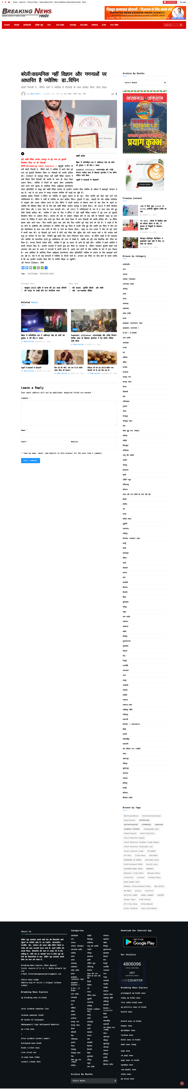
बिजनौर (125, 592)
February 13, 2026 (149, 247)
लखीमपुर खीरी (127, 710)
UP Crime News (130, 904)
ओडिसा (125, 357)
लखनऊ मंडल (127, 705)
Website (74, 442)
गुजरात (125, 406)
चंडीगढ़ (125, 435)
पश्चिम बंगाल (127, 519)
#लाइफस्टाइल (159, 824)
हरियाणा (125, 793)
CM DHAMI (151, 851)
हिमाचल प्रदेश (127, 798)
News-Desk (35, 94)
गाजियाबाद (126, 401)
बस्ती (124, 563)
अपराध (25, 329)
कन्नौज (125, 367)
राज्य (49, 25)
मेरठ (124, 656)
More (84, 2)
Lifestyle (128, 877)
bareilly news (47, 274)
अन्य (124, 269)
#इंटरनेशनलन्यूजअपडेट (131, 824)
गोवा (124, 426)
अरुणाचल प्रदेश (128, 284)
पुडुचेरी (125, 524)
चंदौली (125, 440)
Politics (149, 891)
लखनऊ (125, 700)
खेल (124, 396)
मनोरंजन (125, 621)
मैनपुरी (125, 661)
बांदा (124, 577)
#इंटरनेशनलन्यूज (144, 820)
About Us (22, 2)
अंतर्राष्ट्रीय (27, 25)
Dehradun (153, 855)
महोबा (124, 631)
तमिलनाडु (126, 484)
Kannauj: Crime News (133, 873)
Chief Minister (147, 833)
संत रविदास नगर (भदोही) (132, 749)
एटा (124, 352)
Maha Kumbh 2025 (131, 882)
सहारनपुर (126, 758)
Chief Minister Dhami (134, 838)
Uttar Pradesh (130, 908)
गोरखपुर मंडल (127, 421)
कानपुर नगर (127, 377)
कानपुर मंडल (127, 382)
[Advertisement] (94, 48)
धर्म (124, 509)
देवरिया (125, 504)
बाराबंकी (125, 582)
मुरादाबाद (125, 646)
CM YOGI (127, 855)
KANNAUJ (150, 869)
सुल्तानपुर (126, 768)
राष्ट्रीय (16, 25)
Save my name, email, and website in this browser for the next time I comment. (63, 453)
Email (25, 441)
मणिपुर (125, 607)
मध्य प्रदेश (83, 25)
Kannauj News (153, 873)
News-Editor (29, 341)
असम (124, 294)
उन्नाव (125, 348)
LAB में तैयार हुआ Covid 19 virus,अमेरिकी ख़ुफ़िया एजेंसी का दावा (153, 209)
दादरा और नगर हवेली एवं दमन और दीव (137, 494)
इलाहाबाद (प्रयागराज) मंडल (132, 323)
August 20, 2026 (43, 371)
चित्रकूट (125, 445)
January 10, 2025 (148, 232)
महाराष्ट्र (125, 626)
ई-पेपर (104, 25)
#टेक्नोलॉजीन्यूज (146, 824)
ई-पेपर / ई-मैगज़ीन (130, 333)
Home (15, 2)
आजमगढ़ (125, 303)
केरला (124, 387)
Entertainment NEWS (133, 864)
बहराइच (125, 568)
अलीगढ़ (125, 289)
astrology (32, 274)
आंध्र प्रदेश (127, 313)
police (138, 891)
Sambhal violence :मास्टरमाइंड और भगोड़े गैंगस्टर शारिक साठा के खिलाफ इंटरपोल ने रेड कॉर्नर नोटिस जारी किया (96, 173)
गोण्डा (124, 411)
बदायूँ (124, 543)
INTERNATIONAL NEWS (133, 869)
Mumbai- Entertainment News (137, 886)
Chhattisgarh (130, 833)
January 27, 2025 (148, 215)
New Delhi (159, 886)
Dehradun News (152, 860)
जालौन (125, 460)
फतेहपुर (125, 533)
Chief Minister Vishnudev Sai (138, 846)
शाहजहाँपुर (126, 739)
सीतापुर (125, 763)
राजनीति (125, 665)
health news (152, 864)
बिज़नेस (125, 587)
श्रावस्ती (125, 744)
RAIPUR (161, 895)
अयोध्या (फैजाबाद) (129, 279)
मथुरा (124, 612)
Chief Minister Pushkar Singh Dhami (141, 842)
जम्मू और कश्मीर (128, 455)
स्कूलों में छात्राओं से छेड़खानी (87, 180)
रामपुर (124, 680)
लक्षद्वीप (125, 695)
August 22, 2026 (43, 341)
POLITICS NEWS (130, 895)
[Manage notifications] (182, 1083)
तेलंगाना (125, 489)
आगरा (124, 299)
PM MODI (127, 891)
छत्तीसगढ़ (95, 25)
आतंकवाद (126, 308)
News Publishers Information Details (67, 2)
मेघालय (125, 651)
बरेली (84, 94)
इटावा (124, 318)
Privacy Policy (32, 2)
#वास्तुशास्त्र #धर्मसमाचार (132, 829)
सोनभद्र (125, 773)
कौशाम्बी (125, 392)
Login (184, 2)
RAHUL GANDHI (147, 895)
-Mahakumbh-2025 (151, 829)
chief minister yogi (133, 851)
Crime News (140, 855)
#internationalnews (151, 816)
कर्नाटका (125, 372)
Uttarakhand (147, 904)
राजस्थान (126, 670)
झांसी (124, 475)
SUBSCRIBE (171, 2)
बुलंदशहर (126, 602)
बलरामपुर (126, 553)
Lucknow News (154, 877)
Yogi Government (149, 908)
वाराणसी (125, 719)
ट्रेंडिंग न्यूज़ (39, 25)
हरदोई (125, 788)
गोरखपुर (125, 416)
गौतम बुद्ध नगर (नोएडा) (131, 431)
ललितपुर (125, 714)
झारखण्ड (125, 470)
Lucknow (140, 877)
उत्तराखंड (73, 25)
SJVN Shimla (145, 899)
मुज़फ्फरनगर (127, 641)
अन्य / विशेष (114, 25)
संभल (124, 754)
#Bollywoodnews (131, 816)
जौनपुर (125, 465)
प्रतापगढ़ (126, 528)
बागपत (125, 573)
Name (24, 430)
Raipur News (129, 899)
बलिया (125, 558)
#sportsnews (129, 820)
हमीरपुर (125, 783)
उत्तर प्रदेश (60, 25)
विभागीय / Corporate (131, 724)
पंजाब (124, 514)
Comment (26, 398)
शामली (125, 734)
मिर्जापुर (125, 636)
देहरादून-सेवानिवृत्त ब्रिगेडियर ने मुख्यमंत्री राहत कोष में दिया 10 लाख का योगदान (152, 241)
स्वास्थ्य (125, 778)
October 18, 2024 (52, 94)
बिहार (124, 597)
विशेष (124, 729)
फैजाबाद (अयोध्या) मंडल (131, 538)
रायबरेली (125, 685)
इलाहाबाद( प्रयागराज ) (131, 328)
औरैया (124, 362)
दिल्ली (124, 499)
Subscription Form (46, 2)
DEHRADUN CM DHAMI (132, 860)
